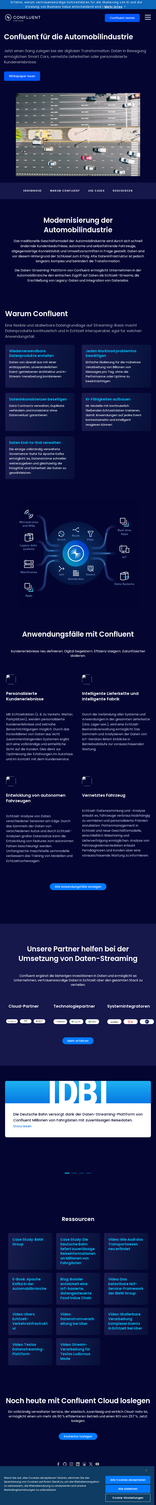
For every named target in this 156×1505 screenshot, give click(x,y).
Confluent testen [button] (122, 18)
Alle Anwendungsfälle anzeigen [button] (78, 887)
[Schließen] (146, 1470)
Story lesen (22, 1126)
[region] (77, 1485)
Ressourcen (123, 190)
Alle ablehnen (128, 1489)
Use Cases (96, 190)
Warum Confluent (65, 190)
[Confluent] (22, 18)
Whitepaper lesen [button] (22, 76)
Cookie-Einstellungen (128, 1498)
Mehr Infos (113, 7)
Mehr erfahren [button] (78, 1041)
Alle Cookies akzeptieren (127, 1480)
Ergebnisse (32, 190)
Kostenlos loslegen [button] (78, 1436)
